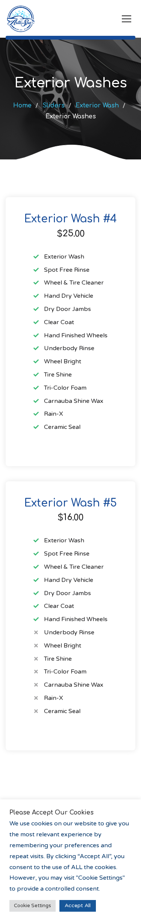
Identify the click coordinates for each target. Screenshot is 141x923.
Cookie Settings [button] (32, 906)
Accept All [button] (78, 905)
